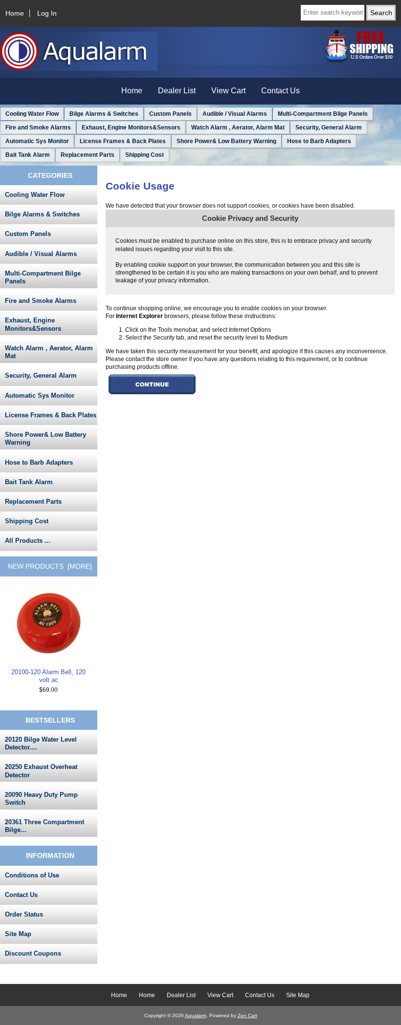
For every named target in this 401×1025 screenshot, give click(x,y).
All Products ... (27, 540)
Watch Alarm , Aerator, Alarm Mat (238, 127)
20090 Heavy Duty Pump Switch (41, 798)
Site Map (18, 934)
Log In (47, 13)
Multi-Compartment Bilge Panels (323, 113)
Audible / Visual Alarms (234, 113)
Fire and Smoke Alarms (38, 127)
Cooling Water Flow (32, 113)
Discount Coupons (33, 953)
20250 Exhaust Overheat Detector (41, 770)
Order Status (24, 914)
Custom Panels (170, 113)
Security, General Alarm (328, 127)
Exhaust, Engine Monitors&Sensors (131, 127)
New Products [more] (50, 566)
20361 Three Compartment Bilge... (44, 825)
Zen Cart (247, 1015)
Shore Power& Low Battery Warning (226, 141)
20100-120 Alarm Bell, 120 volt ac (48, 675)
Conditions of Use (32, 875)
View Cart (228, 90)
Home (14, 13)
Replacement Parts (87, 154)
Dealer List (177, 90)
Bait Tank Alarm (27, 154)
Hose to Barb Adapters (319, 141)
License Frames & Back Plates (123, 141)
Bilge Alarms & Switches (103, 113)
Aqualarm (195, 1015)
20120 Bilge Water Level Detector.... (41, 743)
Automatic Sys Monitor (37, 141)
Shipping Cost (144, 154)
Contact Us (280, 90)
